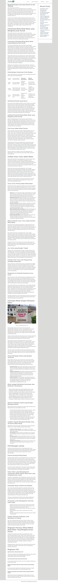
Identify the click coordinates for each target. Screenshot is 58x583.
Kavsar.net (23, 581)
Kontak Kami (30, 581)
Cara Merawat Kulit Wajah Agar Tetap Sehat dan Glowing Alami (44, 13)
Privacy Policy (34, 581)
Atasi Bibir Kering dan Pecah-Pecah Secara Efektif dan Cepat (45, 19)
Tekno (28, 1)
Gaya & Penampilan (35, 1)
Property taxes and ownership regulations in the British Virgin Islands (20, 174)
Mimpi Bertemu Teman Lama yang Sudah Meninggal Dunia (44, 10)
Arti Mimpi (42, 1)
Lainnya (47, 1)
